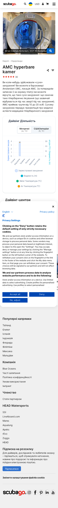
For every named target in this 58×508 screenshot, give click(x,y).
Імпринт (7, 386)
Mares (6, 420)
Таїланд (7, 325)
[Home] (9, 4)
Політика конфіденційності (17, 377)
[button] (7, 212)
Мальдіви (8, 355)
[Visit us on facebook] (35, 492)
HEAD (6, 442)
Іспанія (6, 333)
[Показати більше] (50, 50)
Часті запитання (11, 373)
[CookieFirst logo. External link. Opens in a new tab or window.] (3, 215)
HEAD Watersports (16, 405)
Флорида (7, 342)
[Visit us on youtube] (53, 492)
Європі (6, 61)
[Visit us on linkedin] (47, 492)
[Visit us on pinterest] (41, 492)
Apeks (6, 429)
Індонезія (8, 338)
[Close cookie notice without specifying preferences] (53, 206)
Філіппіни (7, 346)
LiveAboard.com (11, 416)
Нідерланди (16, 61)
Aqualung (8, 425)
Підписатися (12, 468)
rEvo (5, 433)
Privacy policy (47, 211)
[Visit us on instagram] (29, 492)
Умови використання (14, 381)
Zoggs (6, 438)
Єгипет (6, 329)
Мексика (7, 351)
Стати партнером (12, 399)
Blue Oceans (9, 368)
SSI (4, 412)
